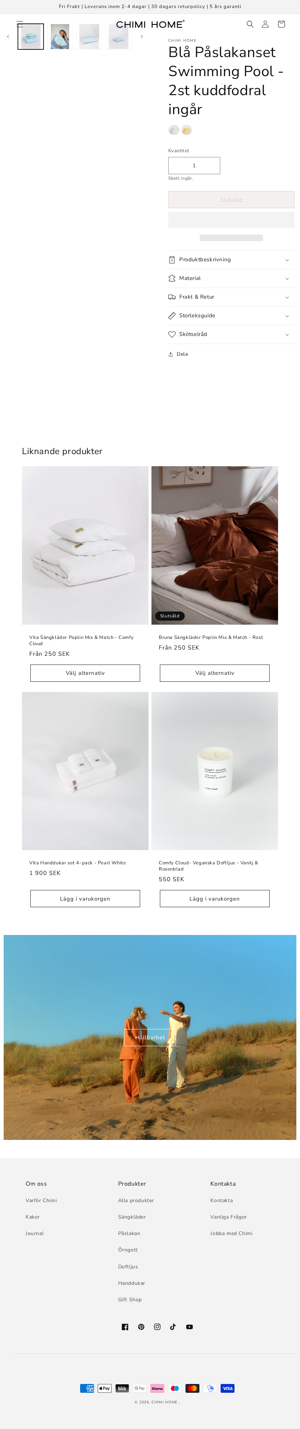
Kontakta (221, 1200)
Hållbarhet (150, 1037)
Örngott (128, 1249)
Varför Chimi (41, 1200)
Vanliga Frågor (228, 1216)
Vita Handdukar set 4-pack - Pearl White (77, 863)
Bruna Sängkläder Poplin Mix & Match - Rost (211, 638)
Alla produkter (136, 1200)
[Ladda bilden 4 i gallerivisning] (118, 36)
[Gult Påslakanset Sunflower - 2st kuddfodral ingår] (186, 131)
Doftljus (128, 1266)
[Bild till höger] (142, 37)
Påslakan (129, 1233)
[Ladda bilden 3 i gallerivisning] (89, 36)
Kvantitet (179, 150)
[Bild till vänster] (8, 37)
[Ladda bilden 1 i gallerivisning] (31, 36)
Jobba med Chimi (231, 1233)
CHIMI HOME (164, 1402)
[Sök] (249, 24)
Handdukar (131, 1283)
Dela (182, 354)
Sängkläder (132, 1216)
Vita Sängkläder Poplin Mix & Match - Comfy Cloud (81, 641)
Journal (35, 1233)
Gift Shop (130, 1299)
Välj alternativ (85, 673)
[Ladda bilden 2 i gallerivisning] (60, 36)
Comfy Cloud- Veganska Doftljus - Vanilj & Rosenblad (208, 866)
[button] (231, 220)
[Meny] (19, 24)
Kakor (33, 1216)
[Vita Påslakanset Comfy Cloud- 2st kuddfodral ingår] (174, 131)
